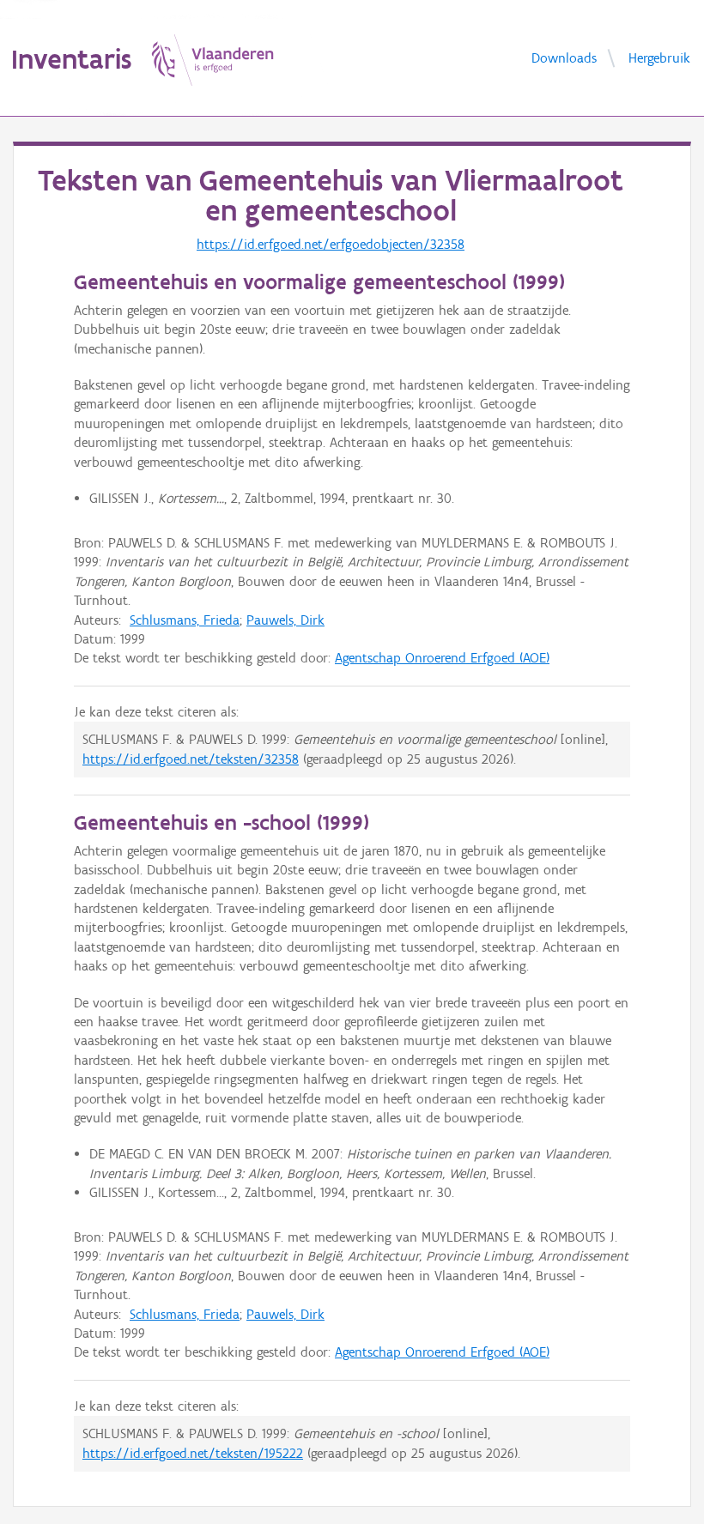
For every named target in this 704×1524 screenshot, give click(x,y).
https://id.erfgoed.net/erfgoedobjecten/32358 (330, 244)
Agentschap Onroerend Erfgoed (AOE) (442, 658)
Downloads (564, 57)
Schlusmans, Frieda (185, 620)
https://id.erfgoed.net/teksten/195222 (192, 1453)
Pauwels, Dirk (285, 620)
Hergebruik (659, 57)
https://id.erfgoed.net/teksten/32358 (190, 759)
